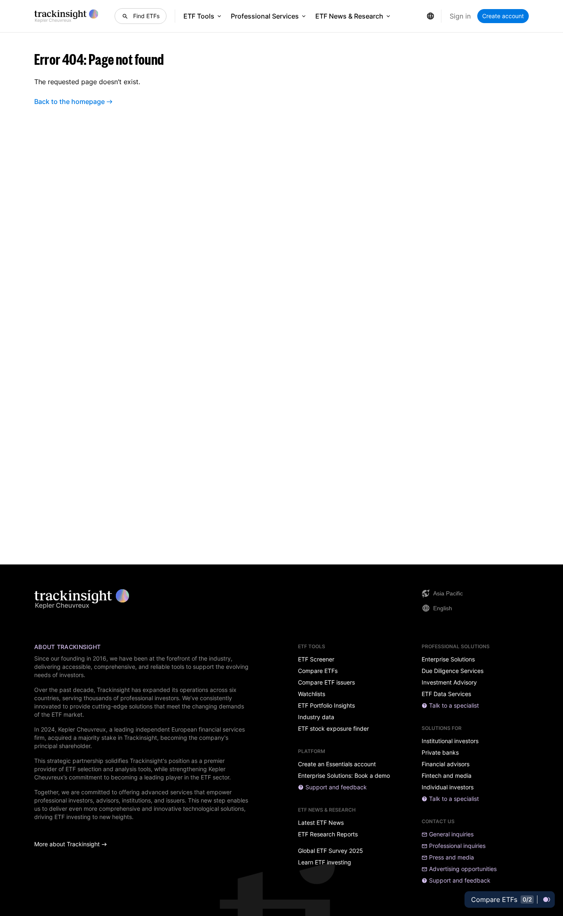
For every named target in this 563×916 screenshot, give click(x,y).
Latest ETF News (321, 822)
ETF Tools (198, 16)
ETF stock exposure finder (333, 728)
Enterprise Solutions (448, 659)
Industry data (316, 717)
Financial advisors (445, 764)
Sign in (460, 16)
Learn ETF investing (324, 862)
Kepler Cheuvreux (82, 729)
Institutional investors (450, 741)
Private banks (440, 752)
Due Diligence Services (452, 671)
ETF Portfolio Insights (326, 705)
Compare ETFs (318, 671)
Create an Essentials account (337, 764)
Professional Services (265, 16)
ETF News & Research (349, 16)
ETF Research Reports (328, 834)
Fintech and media (447, 775)
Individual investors (448, 787)
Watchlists (311, 694)
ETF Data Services (446, 694)
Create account (503, 15)
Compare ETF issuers (326, 682)
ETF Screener (316, 659)
